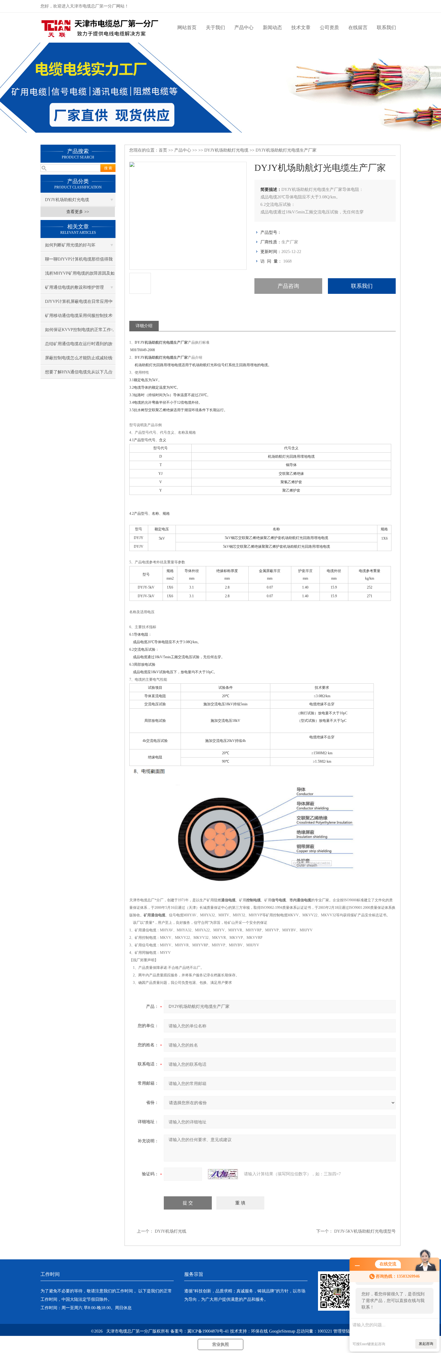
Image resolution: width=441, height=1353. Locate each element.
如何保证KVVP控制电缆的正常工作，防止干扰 (80, 331)
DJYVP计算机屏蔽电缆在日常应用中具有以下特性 (78, 303)
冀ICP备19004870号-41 (208, 1331)
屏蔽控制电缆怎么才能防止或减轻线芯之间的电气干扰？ (78, 360)
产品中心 (244, 27)
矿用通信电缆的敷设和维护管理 (74, 287)
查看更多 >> (77, 211)
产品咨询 (288, 286)
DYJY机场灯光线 (170, 1231)
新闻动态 (272, 27)
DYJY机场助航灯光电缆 (67, 199)
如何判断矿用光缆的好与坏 (70, 245)
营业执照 (220, 1344)
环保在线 (259, 1331)
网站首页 (186, 27)
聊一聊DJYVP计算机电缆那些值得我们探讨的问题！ (78, 261)
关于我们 (215, 27)
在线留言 (358, 27)
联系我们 (386, 27)
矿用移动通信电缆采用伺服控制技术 (78, 315)
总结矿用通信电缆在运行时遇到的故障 (78, 346)
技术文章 (300, 27)
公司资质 (329, 27)
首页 (163, 150)
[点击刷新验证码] (223, 1174)
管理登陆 (341, 1331)
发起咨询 (426, 1344)
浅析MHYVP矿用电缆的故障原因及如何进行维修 (80, 275)
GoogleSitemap (282, 1331)
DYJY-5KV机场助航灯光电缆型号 (365, 1231)
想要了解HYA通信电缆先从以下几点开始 (78, 374)
